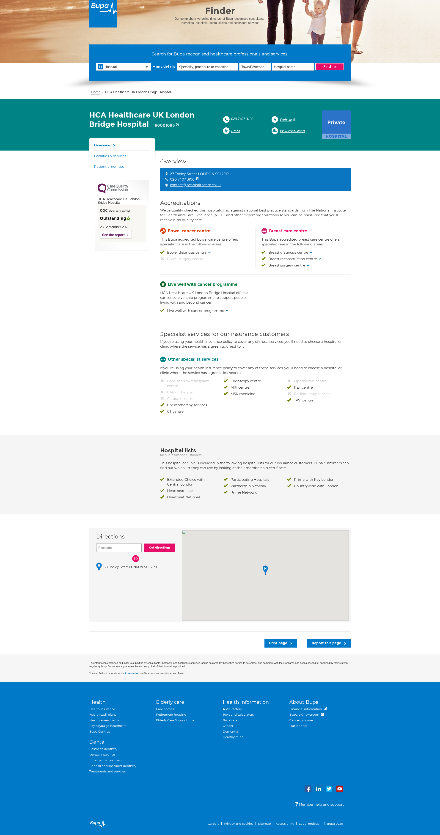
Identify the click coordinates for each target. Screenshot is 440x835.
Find (327, 66)
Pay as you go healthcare (107, 726)
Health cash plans (102, 714)
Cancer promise (301, 720)
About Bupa (304, 702)
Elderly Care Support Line (175, 720)
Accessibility (285, 823)
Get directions (159, 547)
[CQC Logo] (113, 192)
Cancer (228, 726)
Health (97, 702)
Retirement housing (171, 714)
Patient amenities (109, 166)
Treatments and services (107, 771)
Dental (97, 742)
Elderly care (170, 702)
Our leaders (298, 726)
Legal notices (309, 823)
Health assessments (104, 720)
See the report (113, 235)
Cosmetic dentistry (103, 749)
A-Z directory (232, 709)
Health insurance (102, 709)
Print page (278, 643)
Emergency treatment (106, 760)
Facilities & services (110, 156)
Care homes (165, 709)
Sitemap (264, 823)
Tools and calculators (238, 714)
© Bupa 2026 (333, 823)
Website (286, 120)
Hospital (110, 67)
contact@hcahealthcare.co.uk (195, 185)
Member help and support (321, 804)
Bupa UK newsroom (304, 714)
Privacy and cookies (238, 823)
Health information (246, 702)
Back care (230, 720)
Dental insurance (102, 754)
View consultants (292, 131)
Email (235, 131)
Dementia (230, 731)
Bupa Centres (99, 731)
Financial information (306, 709)
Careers (213, 823)
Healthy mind (233, 737)
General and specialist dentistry (112, 766)
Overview (102, 145)
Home (95, 92)
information (132, 673)
